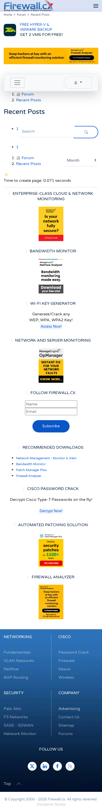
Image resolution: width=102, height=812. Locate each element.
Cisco (64, 636)
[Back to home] (28, 6)
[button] (95, 6)
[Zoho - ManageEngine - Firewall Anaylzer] (51, 55)
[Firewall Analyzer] (51, 602)
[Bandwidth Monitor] (51, 276)
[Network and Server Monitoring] (51, 365)
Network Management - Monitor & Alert (46, 458)
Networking (18, 636)
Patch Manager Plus (31, 470)
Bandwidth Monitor (31, 464)
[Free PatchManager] (51, 550)
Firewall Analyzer (28, 476)
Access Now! (51, 326)
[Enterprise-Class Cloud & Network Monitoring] (51, 224)
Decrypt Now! (51, 511)
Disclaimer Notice (51, 804)
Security (14, 692)
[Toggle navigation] (17, 82)
